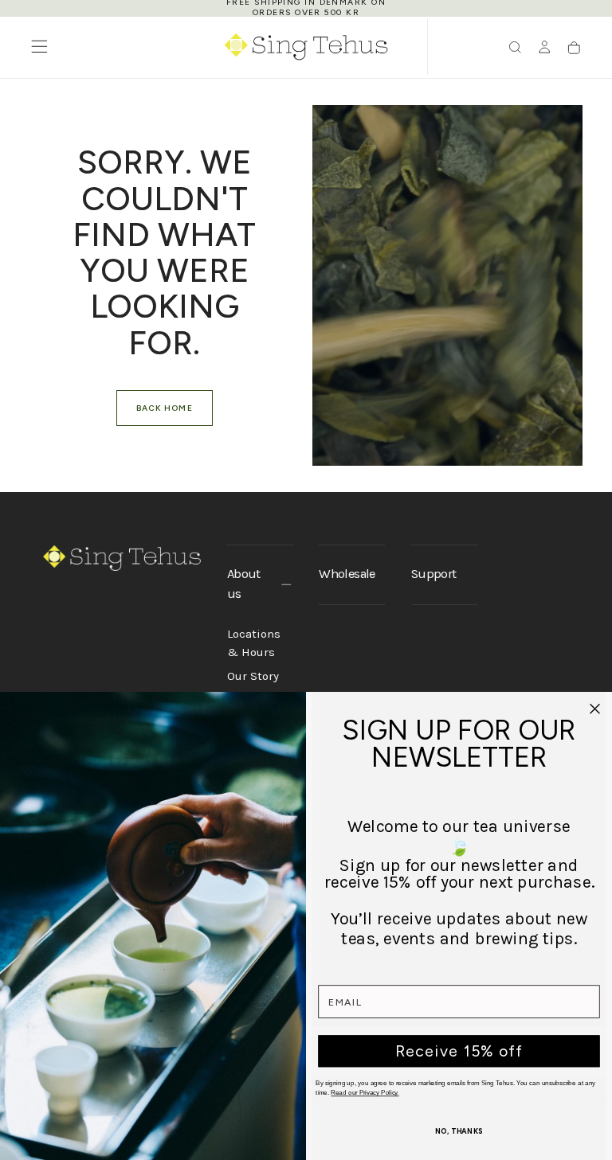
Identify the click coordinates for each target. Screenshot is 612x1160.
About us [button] (244, 583)
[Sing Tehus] (122, 558)
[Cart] (574, 48)
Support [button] (433, 573)
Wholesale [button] (347, 573)
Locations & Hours (253, 643)
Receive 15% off (459, 1050)
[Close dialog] (595, 708)
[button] (39, 47)
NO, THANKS (459, 1131)
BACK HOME (164, 408)
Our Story (253, 676)
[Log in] (544, 48)
